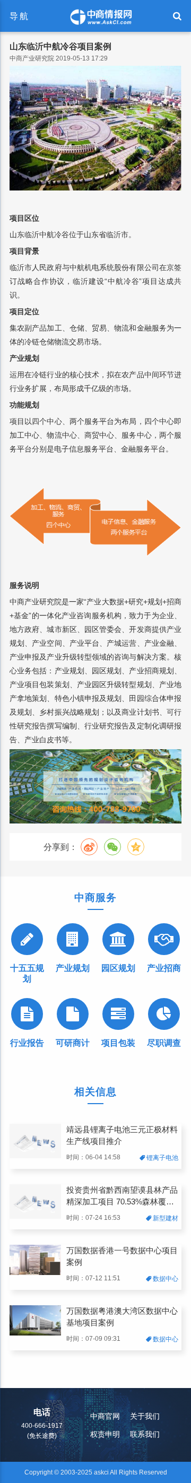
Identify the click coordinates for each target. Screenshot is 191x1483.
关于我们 (145, 1416)
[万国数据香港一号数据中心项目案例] (35, 1273)
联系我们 (145, 1434)
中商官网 (105, 1416)
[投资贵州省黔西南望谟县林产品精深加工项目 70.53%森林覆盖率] (35, 1216)
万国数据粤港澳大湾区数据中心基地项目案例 (122, 1317)
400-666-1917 (42, 1425)
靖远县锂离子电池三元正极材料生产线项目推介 (122, 1135)
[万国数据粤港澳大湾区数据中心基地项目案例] (35, 1333)
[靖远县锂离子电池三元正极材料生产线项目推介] (35, 1156)
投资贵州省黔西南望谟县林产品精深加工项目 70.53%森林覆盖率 (122, 1196)
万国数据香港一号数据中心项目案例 (122, 1256)
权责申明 (105, 1434)
